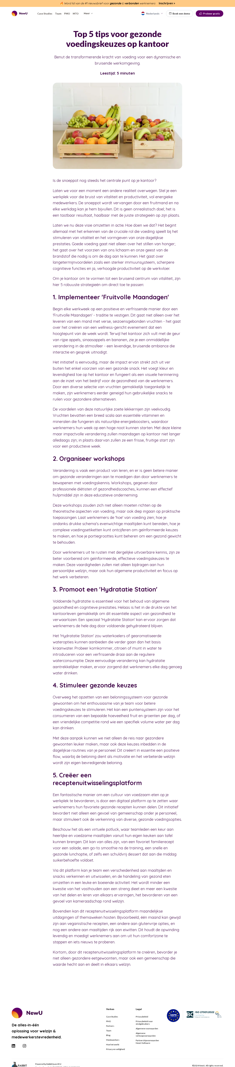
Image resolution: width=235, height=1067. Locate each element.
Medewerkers (112, 1040)
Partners (110, 1026)
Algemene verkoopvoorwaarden (146, 1034)
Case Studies (112, 1016)
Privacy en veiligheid (115, 1049)
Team (108, 1030)
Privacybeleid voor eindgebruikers (144, 1022)
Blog (108, 1035)
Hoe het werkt (112, 1044)
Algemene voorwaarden (147, 1028)
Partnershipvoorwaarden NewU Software (147, 1041)
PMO (108, 1021)
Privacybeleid (142, 1016)
